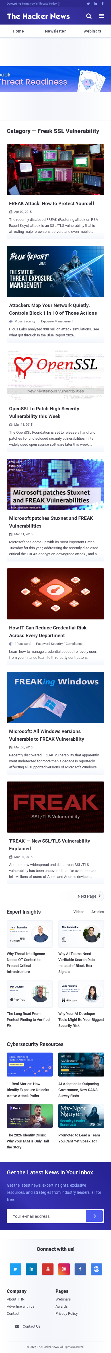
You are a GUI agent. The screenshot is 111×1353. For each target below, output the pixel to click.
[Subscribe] (94, 1216)
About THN (15, 1299)
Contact (13, 1313)
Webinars (92, 31)
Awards (62, 1306)
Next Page (89, 896)
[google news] (96, 1269)
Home (18, 31)
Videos (79, 912)
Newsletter (55, 31)
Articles (97, 912)
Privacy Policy (67, 1313)
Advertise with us (20, 1306)
